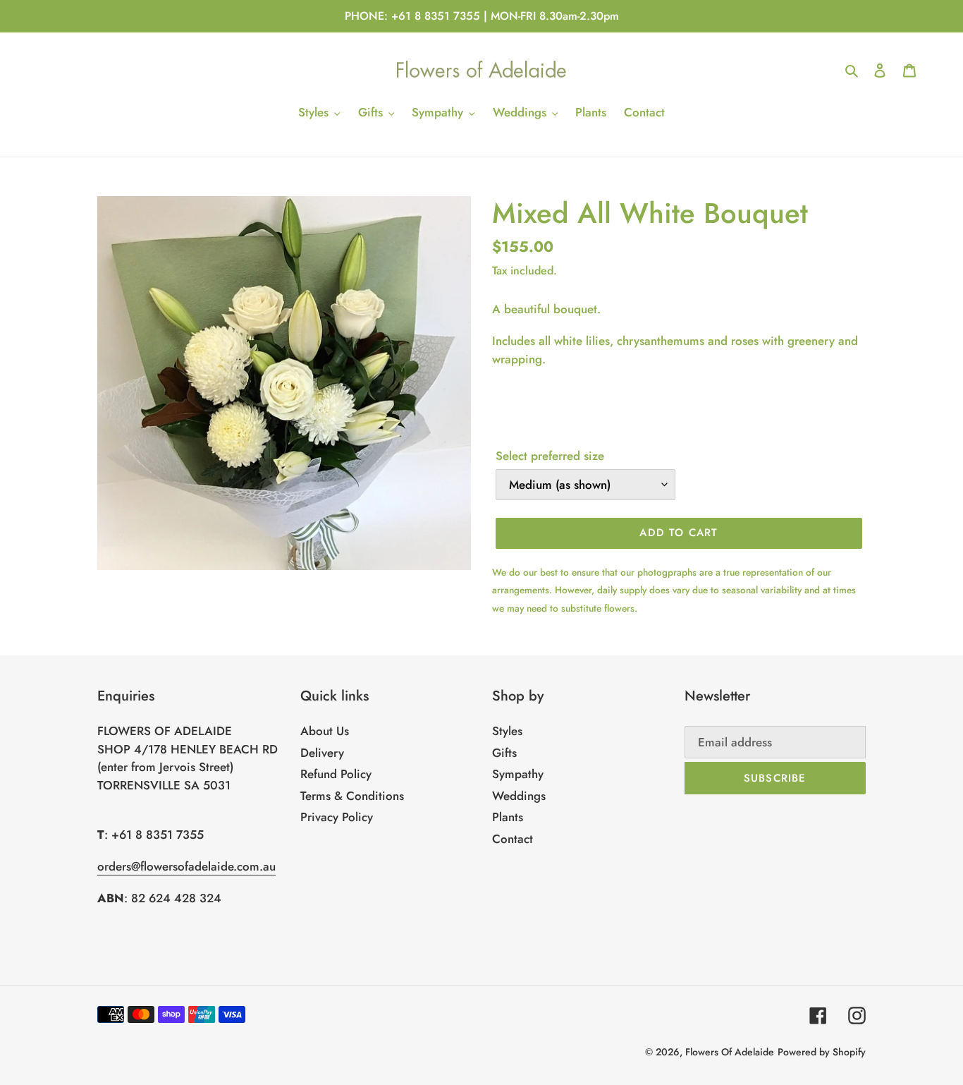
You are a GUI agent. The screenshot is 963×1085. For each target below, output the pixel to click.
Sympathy (518, 773)
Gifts (504, 752)
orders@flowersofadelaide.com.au (186, 866)
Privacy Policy (336, 816)
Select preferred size (550, 455)
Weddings (519, 795)
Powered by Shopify (822, 1052)
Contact (512, 838)
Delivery (322, 752)
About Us (324, 730)
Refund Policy (336, 773)
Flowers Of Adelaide (729, 1052)
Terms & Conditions (352, 795)
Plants (507, 816)
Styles (507, 730)
